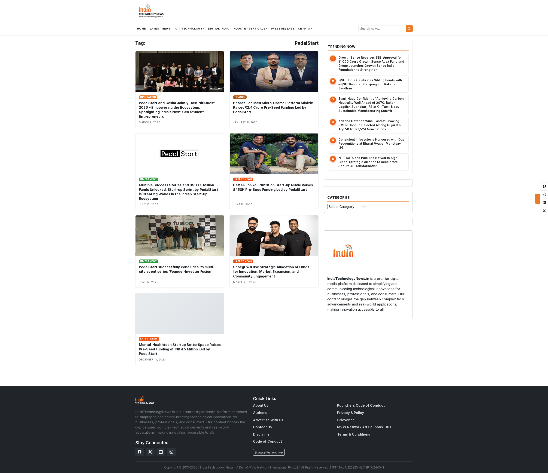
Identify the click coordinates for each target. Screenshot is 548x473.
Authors (260, 413)
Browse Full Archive (269, 452)
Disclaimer (262, 434)
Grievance (346, 420)
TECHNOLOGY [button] (191, 28)
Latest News (160, 28)
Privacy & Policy (350, 413)
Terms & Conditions (353, 434)
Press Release (282, 28)
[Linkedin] (160, 452)
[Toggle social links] (537, 199)
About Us (260, 405)
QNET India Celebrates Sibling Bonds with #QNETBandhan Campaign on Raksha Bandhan (370, 84)
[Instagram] (171, 452)
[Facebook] (139, 452)
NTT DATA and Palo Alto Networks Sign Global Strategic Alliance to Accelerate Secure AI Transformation (368, 162)
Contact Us (262, 427)
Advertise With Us (268, 420)
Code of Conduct (267, 441)
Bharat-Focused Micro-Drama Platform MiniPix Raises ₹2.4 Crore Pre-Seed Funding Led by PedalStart (273, 107)
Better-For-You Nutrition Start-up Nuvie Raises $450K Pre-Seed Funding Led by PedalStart (273, 187)
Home (141, 28)
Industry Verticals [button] (248, 28)
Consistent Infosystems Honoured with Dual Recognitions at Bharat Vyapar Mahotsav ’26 (371, 143)
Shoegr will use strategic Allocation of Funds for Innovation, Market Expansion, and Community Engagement (271, 271)
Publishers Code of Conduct (361, 405)
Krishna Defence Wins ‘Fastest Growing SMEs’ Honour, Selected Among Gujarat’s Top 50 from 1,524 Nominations (369, 125)
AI (176, 28)
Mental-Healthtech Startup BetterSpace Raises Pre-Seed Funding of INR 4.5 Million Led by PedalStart (180, 349)
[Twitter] (150, 452)
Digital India (218, 28)
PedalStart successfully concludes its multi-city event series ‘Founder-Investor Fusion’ (176, 269)
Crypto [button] (304, 28)
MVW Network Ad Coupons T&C (364, 427)
